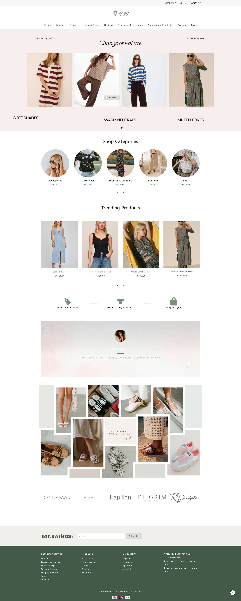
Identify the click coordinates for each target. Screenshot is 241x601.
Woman (60, 25)
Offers (85, 565)
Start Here (112, 97)
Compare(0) (171, 2)
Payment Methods (50, 569)
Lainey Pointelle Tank (100, 271)
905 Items (156, 184)
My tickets (127, 565)
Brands (182, 25)
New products (88, 562)
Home (47, 25)
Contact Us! (46, 576)
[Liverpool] (58, 498)
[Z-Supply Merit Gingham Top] (141, 244)
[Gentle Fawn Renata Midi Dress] (59, 244)
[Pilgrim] (122, 497)
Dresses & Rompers (91, 180)
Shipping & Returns (50, 572)
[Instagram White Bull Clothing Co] (198, 536)
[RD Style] (154, 497)
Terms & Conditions (50, 562)
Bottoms (124, 180)
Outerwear (58, 180)
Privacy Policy (47, 565)
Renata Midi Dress (59, 271)
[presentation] (118, 193)
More (194, 25)
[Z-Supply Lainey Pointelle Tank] (100, 244)
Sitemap (45, 579)
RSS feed (86, 572)
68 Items (59, 184)
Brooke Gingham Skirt (182, 271)
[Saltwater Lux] (186, 497)
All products (87, 558)
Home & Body (91, 25)
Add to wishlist (56, 263)
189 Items (189, 184)
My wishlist (128, 569)
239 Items (91, 184)
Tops (157, 180)
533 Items (124, 184)
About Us (45, 558)
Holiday (108, 25)
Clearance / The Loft (160, 25)
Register (127, 558)
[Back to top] (232, 592)
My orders (127, 562)
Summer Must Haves (130, 25)
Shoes (73, 25)
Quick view (69, 263)
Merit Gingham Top (141, 271)
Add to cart (50, 263)
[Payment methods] (114, 597)
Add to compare (62, 263)
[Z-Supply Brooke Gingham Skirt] (181, 244)
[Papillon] (90, 497)
